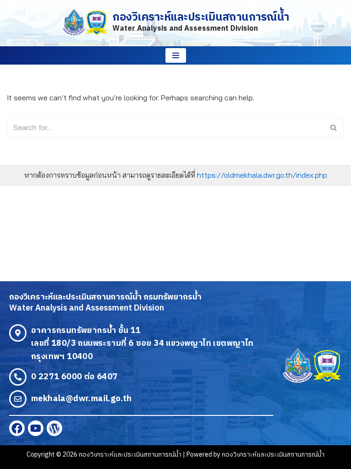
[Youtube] (35, 428)
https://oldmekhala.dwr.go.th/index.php (262, 175)
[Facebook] (17, 428)
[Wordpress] (54, 428)
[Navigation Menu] (175, 55)
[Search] (334, 127)
